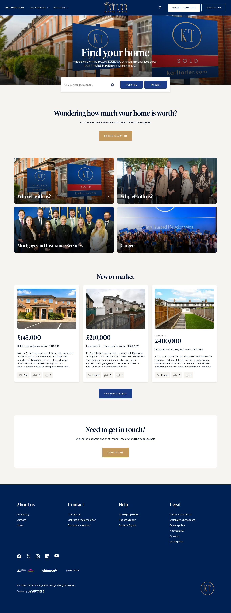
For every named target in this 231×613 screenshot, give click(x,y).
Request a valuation (79, 525)
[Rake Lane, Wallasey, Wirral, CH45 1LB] (46, 309)
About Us (59, 7)
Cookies (174, 536)
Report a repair (127, 519)
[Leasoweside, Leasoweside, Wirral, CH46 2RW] (115, 309)
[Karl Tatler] (115, 11)
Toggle (48, 7)
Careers (21, 519)
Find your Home (15, 7)
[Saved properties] (160, 7)
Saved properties (128, 514)
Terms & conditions (181, 514)
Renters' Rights (127, 525)
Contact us (74, 514)
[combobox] (86, 84)
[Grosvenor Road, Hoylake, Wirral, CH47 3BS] (184, 309)
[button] (19, 557)
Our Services (38, 7)
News (20, 525)
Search (112, 85)
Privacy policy (177, 525)
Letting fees (176, 541)
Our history (23, 514)
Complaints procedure (182, 519)
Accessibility (177, 530)
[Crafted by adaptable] (30, 591)
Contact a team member (82, 519)
